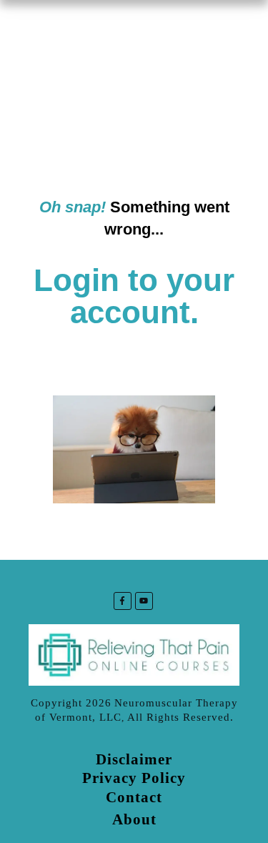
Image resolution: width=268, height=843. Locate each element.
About (134, 819)
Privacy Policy (134, 778)
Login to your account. (134, 296)
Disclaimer (134, 759)
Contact (134, 797)
